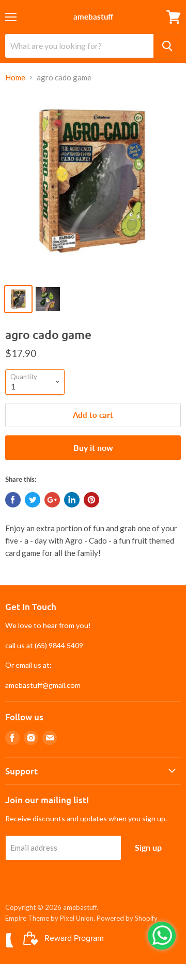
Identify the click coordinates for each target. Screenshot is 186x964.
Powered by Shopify (127, 918)
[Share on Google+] (52, 500)
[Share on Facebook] (13, 500)
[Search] (167, 46)
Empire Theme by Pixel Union (49, 918)
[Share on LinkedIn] (72, 500)
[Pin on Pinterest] (91, 500)
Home (15, 77)
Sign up (148, 847)
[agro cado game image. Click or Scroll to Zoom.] (93, 185)
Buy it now (93, 447)
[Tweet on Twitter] (32, 500)
